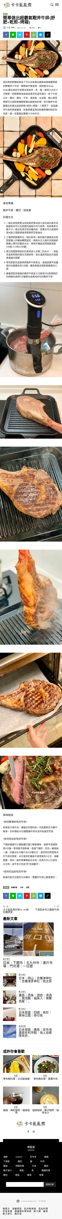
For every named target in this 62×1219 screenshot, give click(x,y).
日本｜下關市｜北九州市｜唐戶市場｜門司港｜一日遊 (28, 964)
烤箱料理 (14, 887)
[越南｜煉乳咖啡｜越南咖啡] (16, 1095)
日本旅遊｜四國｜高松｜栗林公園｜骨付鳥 (35, 1014)
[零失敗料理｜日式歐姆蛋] (16, 1064)
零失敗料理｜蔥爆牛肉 (46, 1079)
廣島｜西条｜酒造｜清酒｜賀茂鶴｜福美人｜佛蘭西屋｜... (35, 998)
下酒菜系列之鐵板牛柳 (47, 909)
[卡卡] (5, 27)
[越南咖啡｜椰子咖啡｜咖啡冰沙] (45, 1095)
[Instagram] (33, 1131)
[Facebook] (6, 35)
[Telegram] (41, 35)
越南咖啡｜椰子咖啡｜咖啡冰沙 (45, 1111)
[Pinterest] (27, 35)
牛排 (21, 887)
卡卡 (12, 27)
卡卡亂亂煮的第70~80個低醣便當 (16, 910)
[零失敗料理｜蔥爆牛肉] (45, 1064)
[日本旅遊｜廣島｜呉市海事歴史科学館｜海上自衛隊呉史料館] (9, 1031)
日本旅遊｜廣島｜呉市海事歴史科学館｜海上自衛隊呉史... (35, 1032)
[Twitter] (20, 35)
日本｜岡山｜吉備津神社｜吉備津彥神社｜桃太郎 (35, 980)
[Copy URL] (48, 35)
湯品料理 (22, 1026)
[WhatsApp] (34, 35)
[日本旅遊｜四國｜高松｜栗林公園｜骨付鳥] (9, 1014)
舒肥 (27, 887)
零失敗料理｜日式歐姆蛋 (16, 1079)
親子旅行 (6, 959)
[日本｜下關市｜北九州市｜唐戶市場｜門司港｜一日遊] (28, 939)
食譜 (5, 14)
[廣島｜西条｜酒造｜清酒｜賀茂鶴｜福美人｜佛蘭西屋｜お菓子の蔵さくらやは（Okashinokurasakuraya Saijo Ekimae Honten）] (9, 997)
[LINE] (13, 35)
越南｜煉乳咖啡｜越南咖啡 (16, 1111)
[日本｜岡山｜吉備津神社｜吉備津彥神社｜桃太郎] (9, 980)
